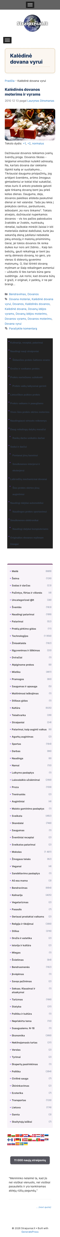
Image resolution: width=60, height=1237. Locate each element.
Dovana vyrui (13, 323)
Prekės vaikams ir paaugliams (26, 403)
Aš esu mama (20, 880)
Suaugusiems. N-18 (23, 1028)
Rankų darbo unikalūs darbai (28, 438)
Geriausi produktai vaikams (28, 916)
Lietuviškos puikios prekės (25, 394)
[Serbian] (47, 1139)
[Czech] (30, 1135)
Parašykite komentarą (23, 328)
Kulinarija (17, 895)
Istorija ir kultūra (21, 945)
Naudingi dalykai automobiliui (26, 503)
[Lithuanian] (30, 1139)
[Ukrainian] (26, 1143)
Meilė (15, 571)
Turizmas (17, 999)
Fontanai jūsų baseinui (25, 455)
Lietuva (16, 1107)
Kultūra (16, 707)
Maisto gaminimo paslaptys (28, 808)
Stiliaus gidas (20, 700)
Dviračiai (17, 657)
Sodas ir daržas (21, 585)
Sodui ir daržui (18, 446)
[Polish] (34, 1139)
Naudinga (17, 758)
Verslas (16, 1049)
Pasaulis (17, 909)
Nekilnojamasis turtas (24, 1042)
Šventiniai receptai (23, 837)
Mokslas (17, 851)
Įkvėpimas (18, 974)
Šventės (16, 607)
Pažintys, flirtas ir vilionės (27, 592)
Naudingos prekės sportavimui (29, 511)
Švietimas (18, 959)
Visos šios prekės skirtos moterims (29, 412)
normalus (38, 143)
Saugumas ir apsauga (24, 686)
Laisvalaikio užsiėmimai (26, 779)
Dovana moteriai (19, 299)
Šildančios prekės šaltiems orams (31, 360)
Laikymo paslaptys (23, 772)
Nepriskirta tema (22, 1021)
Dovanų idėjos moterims (31, 313)
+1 (24, 143)
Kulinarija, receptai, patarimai (26, 342)
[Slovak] (9, 1143)
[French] (13, 1139)
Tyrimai (16, 1057)
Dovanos (33, 294)
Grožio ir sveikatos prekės (25, 368)
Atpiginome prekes (23, 664)
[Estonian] (47, 1135)
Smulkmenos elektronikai (24, 520)
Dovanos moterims (40, 318)
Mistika (16, 671)
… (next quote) (43, 1207)
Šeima (15, 578)
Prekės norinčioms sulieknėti (26, 377)
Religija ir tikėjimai (22, 923)
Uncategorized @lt (23, 599)
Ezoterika (17, 1093)
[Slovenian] (13, 1143)
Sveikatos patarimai (23, 844)
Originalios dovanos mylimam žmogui (27, 540)
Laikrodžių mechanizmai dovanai (28, 479)
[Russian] (42, 1139)
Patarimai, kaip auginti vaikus (29, 729)
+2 (29, 143)
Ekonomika (18, 1035)
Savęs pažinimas (22, 981)
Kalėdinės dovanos (37, 304)
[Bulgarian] (13, 1135)
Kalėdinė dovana (15, 309)
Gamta (16, 1114)
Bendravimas (17, 294)
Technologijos (20, 635)
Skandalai (18, 823)
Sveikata (17, 815)
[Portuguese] (38, 1139)
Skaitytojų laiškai (22, 1121)
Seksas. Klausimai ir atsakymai (23, 990)
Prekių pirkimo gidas (24, 628)
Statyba (16, 1006)
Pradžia (10, 80)
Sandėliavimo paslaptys (26, 873)
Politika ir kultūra (22, 1013)
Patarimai (17, 621)
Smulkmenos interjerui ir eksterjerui (26, 467)
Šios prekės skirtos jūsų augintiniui (25, 491)
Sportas (16, 743)
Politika (16, 1071)
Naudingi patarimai (23, 614)
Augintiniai (18, 801)
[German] (18, 1139)
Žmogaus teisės (21, 859)
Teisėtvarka (19, 715)
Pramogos (18, 679)
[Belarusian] (9, 1135)
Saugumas (18, 830)
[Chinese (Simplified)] (18, 1135)
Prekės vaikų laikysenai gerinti (29, 386)
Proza (15, 787)
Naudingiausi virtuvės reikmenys (28, 420)
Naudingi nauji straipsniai (24, 351)
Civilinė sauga (20, 1078)
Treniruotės (18, 794)
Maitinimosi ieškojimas (25, 693)
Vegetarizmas (20, 902)
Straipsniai (18, 722)
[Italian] (22, 1139)
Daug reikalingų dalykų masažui (28, 429)
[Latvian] (26, 1139)
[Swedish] (22, 1143)
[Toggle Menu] (30, 4)
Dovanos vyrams (15, 318)
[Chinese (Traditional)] (22, 1135)
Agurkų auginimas (22, 736)
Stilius (15, 931)
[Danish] (34, 1135)
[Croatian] (26, 1135)
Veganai (16, 866)
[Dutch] (38, 1135)
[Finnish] (9, 1139)
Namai (15, 765)
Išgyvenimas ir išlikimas (26, 650)
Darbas (16, 751)
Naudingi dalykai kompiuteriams (30, 529)
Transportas (19, 1100)
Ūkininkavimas (20, 1085)
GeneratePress (30, 1231)
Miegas (16, 952)
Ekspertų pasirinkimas (25, 1064)
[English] (42, 1135)
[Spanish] (18, 1143)
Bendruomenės (21, 967)
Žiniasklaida (19, 643)
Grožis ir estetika (22, 938)
